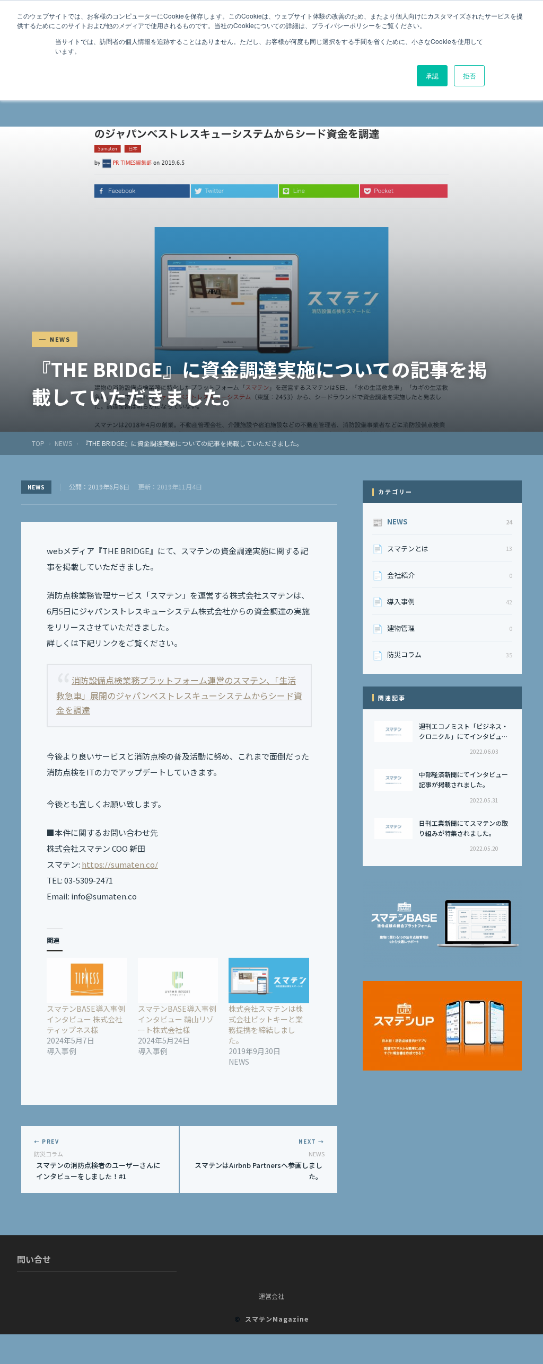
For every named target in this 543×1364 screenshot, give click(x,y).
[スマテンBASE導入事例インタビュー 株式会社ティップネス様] (87, 981)
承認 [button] (432, 75)
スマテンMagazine (277, 1318)
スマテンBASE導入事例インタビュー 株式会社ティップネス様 (86, 1019)
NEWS (63, 443)
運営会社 (271, 1295)
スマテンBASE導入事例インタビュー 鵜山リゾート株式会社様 (177, 1019)
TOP (38, 443)
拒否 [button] (469, 75)
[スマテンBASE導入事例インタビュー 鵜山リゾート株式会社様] (178, 981)
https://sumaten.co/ (120, 864)
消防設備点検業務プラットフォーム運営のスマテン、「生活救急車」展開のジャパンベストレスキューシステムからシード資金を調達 (179, 695)
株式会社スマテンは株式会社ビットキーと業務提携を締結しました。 (266, 1024)
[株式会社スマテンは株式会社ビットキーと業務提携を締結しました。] (269, 981)
